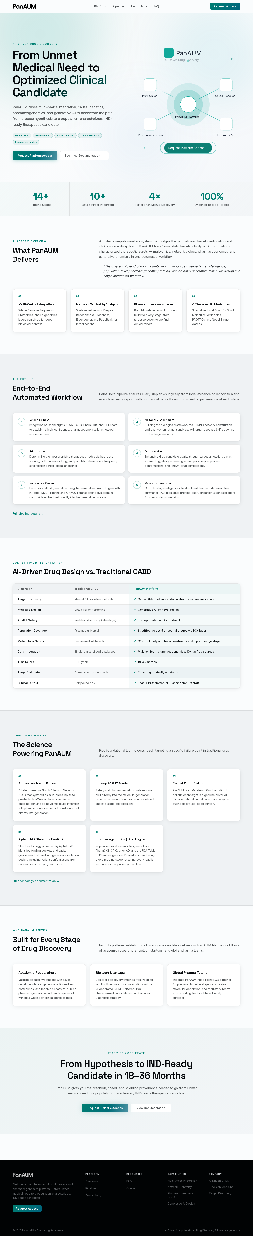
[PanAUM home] (24, 6)
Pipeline (118, 6)
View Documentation (150, 1108)
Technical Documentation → (84, 155)
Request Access (225, 6)
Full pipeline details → (28, 513)
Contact (131, 1188)
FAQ (156, 6)
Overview (91, 1181)
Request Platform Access (35, 155)
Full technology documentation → (36, 881)
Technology (139, 6)
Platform (100, 6)
